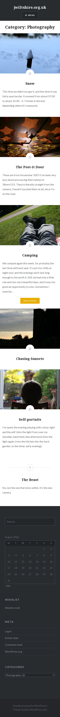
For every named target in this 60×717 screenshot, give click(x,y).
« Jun (7, 585)
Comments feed (13, 644)
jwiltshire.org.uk (30, 7)
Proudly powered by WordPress (29, 705)
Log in (8, 631)
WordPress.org (13, 651)
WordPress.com (38, 709)
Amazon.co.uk (12, 607)
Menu (31, 15)
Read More (30, 300)
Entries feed (11, 638)
